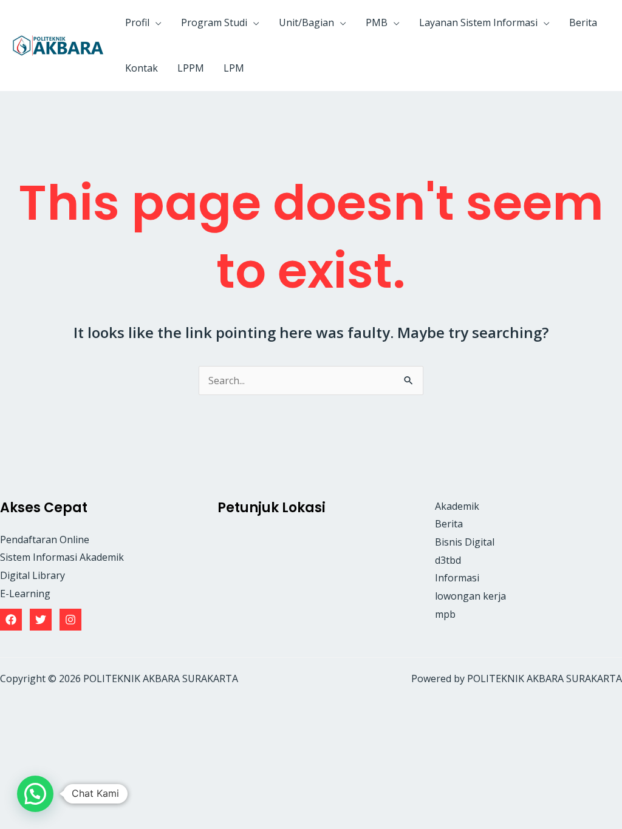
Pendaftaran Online (44, 539)
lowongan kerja (470, 596)
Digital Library (32, 575)
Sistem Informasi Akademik (62, 557)
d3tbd (448, 560)
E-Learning (25, 593)
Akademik (457, 506)
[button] (155, 23)
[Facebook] (11, 620)
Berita (449, 523)
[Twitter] (41, 620)
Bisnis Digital (464, 542)
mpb (445, 614)
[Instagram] (70, 620)
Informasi (457, 577)
